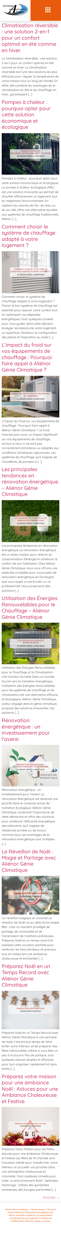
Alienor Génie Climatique (16, 1209)
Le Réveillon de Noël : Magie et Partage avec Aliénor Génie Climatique (29, 860)
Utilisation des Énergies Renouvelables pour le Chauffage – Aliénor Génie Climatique (29, 607)
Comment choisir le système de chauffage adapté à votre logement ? (28, 235)
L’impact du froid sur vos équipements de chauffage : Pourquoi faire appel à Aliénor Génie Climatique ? (27, 357)
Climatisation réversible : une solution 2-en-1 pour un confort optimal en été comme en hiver (30, 37)
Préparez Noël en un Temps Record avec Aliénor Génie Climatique (26, 975)
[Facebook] (35, 1232)
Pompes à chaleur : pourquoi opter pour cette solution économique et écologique (26, 114)
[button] (48, 10)
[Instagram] (15, 1232)
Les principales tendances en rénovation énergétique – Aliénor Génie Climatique (30, 481)
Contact (46, 1221)
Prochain (51, 1197)
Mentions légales (33, 1221)
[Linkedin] (46, 1232)
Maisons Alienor (38, 1209)
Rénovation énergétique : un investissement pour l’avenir (26, 729)
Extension (20, 1212)
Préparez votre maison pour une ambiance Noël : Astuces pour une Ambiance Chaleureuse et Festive (30, 1088)
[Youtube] (25, 1232)
